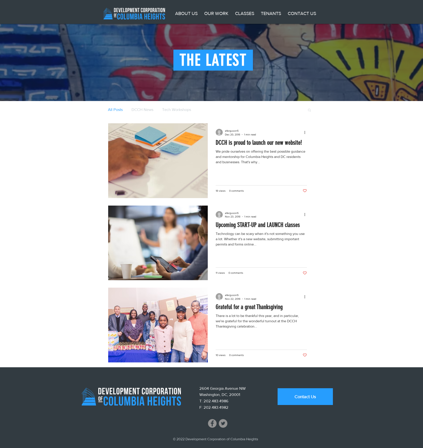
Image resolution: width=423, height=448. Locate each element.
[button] (186, 13)
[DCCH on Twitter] (223, 423)
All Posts (115, 109)
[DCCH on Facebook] (212, 423)
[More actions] (306, 132)
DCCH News (142, 109)
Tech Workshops (176, 109)
